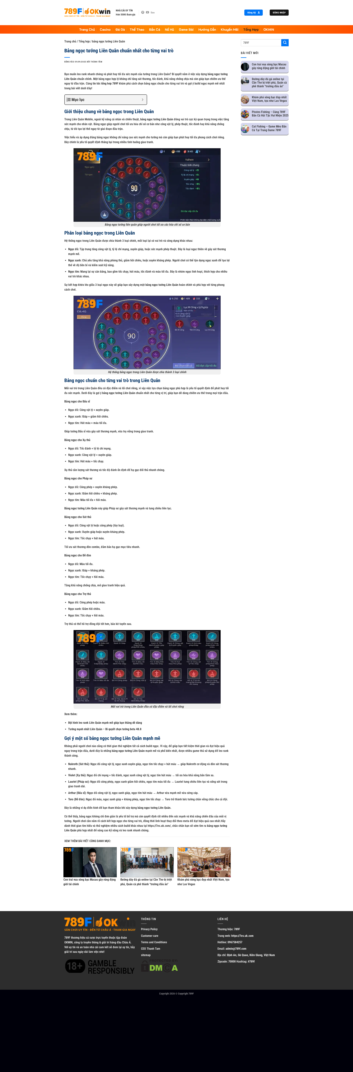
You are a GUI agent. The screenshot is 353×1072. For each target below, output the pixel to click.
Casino (105, 29)
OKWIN (268, 29)
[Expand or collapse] (142, 100)
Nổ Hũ (169, 29)
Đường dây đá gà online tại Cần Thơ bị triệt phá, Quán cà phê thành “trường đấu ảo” (269, 82)
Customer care (149, 936)
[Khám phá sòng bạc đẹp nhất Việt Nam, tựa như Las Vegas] (204, 862)
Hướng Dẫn (207, 29)
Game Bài (186, 29)
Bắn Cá (154, 29)
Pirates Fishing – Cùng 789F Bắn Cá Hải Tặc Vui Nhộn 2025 (270, 113)
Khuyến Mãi (229, 29)
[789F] (87, 12)
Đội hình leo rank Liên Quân (84, 722)
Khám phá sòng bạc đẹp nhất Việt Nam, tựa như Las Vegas (269, 99)
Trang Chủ (87, 29)
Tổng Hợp (251, 29)
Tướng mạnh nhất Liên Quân (85, 729)
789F (67, 937)
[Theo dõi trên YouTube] (147, 12)
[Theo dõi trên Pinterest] (142, 12)
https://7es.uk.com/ (159, 826)
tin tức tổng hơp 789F (105, 83)
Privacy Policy (149, 929)
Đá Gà (120, 29)
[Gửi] (285, 42)
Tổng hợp (84, 41)
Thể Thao (137, 29)
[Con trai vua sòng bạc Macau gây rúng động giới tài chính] (90, 862)
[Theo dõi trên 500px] (153, 12)
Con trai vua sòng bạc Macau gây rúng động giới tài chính (269, 66)
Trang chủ (70, 41)
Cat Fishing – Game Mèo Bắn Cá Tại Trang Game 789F (269, 128)
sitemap (146, 955)
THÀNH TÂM (96, 62)
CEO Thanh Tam (150, 948)
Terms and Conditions (154, 942)
